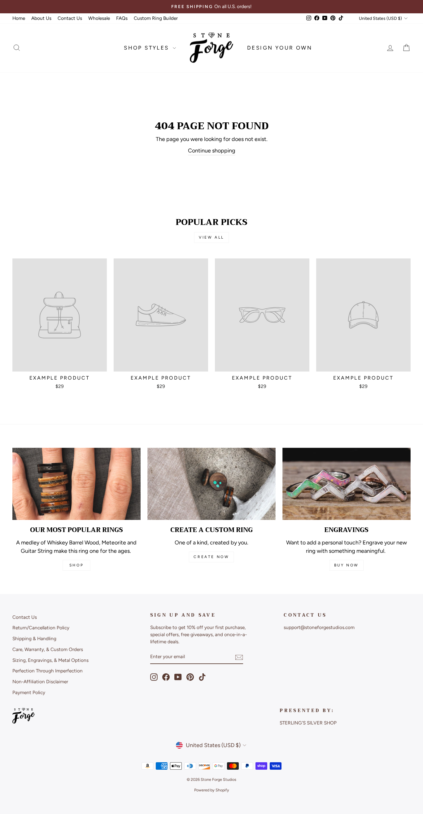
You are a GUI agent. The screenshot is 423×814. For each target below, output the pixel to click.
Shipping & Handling (34, 638)
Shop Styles (147, 48)
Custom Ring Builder (156, 18)
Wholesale (99, 18)
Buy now (346, 565)
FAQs (122, 18)
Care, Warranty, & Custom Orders (47, 649)
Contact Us (70, 18)
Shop (76, 565)
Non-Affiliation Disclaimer (40, 681)
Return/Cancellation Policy (40, 628)
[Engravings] (346, 484)
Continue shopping (211, 150)
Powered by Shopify (211, 790)
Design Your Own (279, 48)
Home (18, 18)
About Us (41, 18)
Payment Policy (28, 692)
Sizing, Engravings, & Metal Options (50, 660)
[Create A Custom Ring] (211, 484)
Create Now (211, 557)
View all (211, 237)
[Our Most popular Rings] (76, 484)
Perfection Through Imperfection (47, 671)
